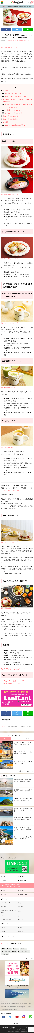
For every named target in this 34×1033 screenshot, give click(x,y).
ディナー (24, 948)
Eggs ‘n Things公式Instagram (13, 681)
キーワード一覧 (28, 958)
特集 (4, 876)
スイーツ (20, 40)
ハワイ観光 (20, 906)
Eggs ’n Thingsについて (9, 116)
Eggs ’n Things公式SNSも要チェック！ (15, 125)
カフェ (16, 40)
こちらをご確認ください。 (9, 490)
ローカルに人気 (6, 951)
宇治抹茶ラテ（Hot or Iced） (12, 110)
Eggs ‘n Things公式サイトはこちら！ (12, 669)
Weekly (16, 738)
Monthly (28, 738)
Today (5, 738)
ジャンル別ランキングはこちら (23, 771)
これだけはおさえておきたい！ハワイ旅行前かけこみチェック (12, 885)
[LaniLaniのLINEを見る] (30, 1017)
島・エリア (5, 923)
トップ (2, 6)
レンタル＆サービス (6, 919)
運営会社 (13, 1027)
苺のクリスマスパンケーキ (11, 93)
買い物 (19, 903)
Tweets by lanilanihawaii (8, 858)
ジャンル (4, 899)
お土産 (19, 911)
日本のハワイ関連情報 (24, 951)
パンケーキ (24, 40)
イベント (2, 41)
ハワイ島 (20, 927)
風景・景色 (5, 954)
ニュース (5, 6)
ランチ (9, 948)
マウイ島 (3, 931)
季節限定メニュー (7, 90)
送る (28, 29)
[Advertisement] (17, 849)
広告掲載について (14, 1029)
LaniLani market (10, 936)
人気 (4, 948)
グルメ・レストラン (11, 40)
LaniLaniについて (6, 1027)
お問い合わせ (22, 1029)
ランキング (23, 880)
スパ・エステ (4, 906)
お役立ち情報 (23, 894)
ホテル (2, 916)
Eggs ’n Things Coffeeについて (11, 119)
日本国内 (6, 41)
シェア (6, 29)
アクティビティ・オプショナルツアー (8, 911)
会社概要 (4, 122)
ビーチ (19, 916)
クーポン (22, 890)
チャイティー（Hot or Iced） (12, 113)
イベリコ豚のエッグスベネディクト (14, 96)
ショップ (5, 890)
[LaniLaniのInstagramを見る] (23, 1017)
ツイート (17, 29)
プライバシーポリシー (28, 1027)
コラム (22, 876)
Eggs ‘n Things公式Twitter (12, 683)
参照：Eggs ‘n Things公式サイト (9, 47)
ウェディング (21, 919)
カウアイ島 (20, 931)
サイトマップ (19, 1027)
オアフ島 (3, 927)
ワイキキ (17, 948)
